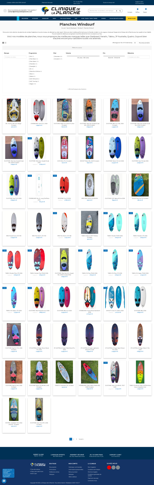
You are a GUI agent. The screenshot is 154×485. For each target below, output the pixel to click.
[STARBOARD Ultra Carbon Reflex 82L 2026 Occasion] (89, 372)
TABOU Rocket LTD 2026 (140, 236)
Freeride (33, 64)
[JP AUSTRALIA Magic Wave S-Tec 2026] (140, 334)
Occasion (58, 59)
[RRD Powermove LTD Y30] (13, 222)
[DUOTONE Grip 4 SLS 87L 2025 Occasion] (39, 409)
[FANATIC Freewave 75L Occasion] (64, 372)
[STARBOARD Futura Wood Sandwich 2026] (89, 297)
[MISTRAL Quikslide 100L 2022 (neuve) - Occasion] (13, 409)
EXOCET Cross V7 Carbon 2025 (115, 310)
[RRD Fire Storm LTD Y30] (39, 222)
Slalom (32, 76)
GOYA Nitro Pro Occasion (64, 161)
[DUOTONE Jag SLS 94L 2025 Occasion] (13, 372)
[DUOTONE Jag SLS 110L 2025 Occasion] (13, 334)
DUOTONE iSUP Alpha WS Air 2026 (115, 198)
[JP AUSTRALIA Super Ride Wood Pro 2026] (64, 334)
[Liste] (5, 43)
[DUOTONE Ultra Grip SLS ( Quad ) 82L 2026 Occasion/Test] (64, 259)
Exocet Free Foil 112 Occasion (140, 198)
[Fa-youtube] (109, 467)
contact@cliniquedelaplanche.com (20, 11)
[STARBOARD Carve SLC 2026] (39, 110)
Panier (145, 12)
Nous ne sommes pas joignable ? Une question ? (22, 10)
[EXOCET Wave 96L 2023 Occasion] (89, 147)
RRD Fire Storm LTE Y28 (64, 236)
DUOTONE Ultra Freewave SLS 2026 (39, 310)
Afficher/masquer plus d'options (77, 89)
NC (31, 69)
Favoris (137, 12)
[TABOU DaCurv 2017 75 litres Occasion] (89, 222)
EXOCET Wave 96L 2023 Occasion (89, 161)
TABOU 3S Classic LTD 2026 (14, 310)
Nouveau (58, 56)
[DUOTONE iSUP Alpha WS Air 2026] (114, 184)
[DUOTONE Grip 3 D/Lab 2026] (140, 147)
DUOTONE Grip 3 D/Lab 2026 (140, 161)
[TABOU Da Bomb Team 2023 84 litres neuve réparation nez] (140, 372)
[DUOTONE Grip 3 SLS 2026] (13, 184)
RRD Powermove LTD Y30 (13, 236)
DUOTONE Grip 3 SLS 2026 (13, 198)
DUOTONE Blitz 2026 (140, 310)
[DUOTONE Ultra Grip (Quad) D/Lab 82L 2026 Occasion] (89, 110)
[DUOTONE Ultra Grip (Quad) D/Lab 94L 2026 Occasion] (140, 110)
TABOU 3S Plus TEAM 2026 (89, 273)
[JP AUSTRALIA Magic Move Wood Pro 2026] (39, 334)
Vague (33, 84)
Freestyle (33, 66)
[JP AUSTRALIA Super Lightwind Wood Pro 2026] (89, 334)
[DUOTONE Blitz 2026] (140, 297)
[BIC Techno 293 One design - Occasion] (13, 110)
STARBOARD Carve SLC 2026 (39, 123)
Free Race (34, 59)
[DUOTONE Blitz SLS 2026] (64, 297)
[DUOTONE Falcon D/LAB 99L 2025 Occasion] (39, 372)
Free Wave (34, 61)
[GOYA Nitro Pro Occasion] (64, 147)
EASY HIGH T (76, 483)
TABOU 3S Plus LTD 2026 (115, 273)
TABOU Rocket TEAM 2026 (115, 236)
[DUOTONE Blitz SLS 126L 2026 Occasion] (114, 110)
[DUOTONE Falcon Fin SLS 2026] (114, 147)
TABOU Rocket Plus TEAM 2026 (39, 273)
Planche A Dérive (36, 71)
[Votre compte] (130, 10)
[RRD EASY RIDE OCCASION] (89, 184)
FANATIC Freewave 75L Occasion (64, 385)
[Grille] (3, 43)
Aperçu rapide (20, 105)
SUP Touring (34, 81)
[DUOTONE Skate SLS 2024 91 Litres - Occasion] (64, 110)
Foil (32, 56)
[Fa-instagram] (118, 467)
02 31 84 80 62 (139, 3)
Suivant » (81, 439)
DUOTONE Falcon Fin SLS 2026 (115, 161)
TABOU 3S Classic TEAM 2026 (140, 273)
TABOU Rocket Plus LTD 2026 (13, 273)
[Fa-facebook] (113, 467)
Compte (130, 12)
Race (32, 74)
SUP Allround (34, 79)
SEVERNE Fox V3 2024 (64, 198)
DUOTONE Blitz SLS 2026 (64, 310)
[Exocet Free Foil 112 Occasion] (140, 184)
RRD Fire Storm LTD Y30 (39, 236)
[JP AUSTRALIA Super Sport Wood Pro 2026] (114, 334)
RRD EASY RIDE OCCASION (89, 198)
